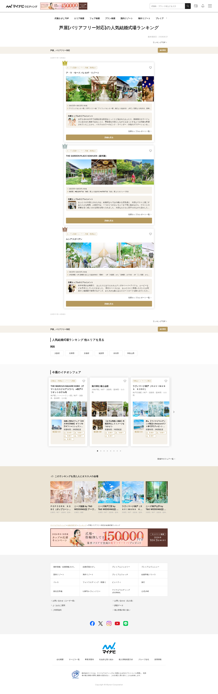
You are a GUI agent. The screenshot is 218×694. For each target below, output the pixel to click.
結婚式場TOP (72, 525)
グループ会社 (143, 659)
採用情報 (158, 659)
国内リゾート (127, 18)
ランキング (82, 525)
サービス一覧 (74, 659)
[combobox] (167, 6)
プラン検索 (110, 18)
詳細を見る (109, 137)
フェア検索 (95, 18)
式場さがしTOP (61, 18)
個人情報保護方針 (126, 659)
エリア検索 (79, 18)
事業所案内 (89, 659)
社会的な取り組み (106, 659)
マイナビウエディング (58, 525)
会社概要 (60, 659)
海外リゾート (144, 18)
